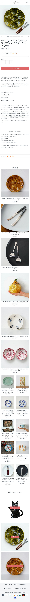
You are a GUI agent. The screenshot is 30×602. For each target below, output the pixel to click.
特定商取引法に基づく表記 (20, 588)
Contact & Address (21, 584)
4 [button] (16, 36)
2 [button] (10, 36)
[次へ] (28, 36)
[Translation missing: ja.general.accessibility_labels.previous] (1, 36)
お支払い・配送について (9, 588)
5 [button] (19, 36)
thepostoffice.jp (10, 592)
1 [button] (8, 36)
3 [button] (13, 36)
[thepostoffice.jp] (15, 2)
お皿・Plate (14, 53)
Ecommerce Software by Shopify (20, 592)
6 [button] (22, 36)
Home (6, 584)
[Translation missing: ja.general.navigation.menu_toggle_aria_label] (1, 2)
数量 (2, 59)
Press (15, 584)
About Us (10, 584)
